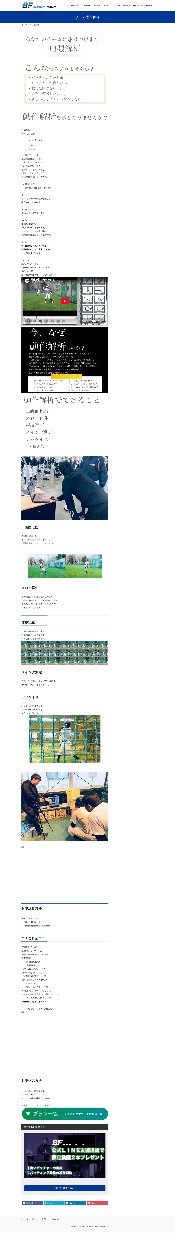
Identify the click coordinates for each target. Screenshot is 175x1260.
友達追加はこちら (64, 1188)
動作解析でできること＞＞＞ (33, 1002)
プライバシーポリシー (40, 1219)
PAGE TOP (169, 1220)
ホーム (25, 1219)
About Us (55, 1219)
